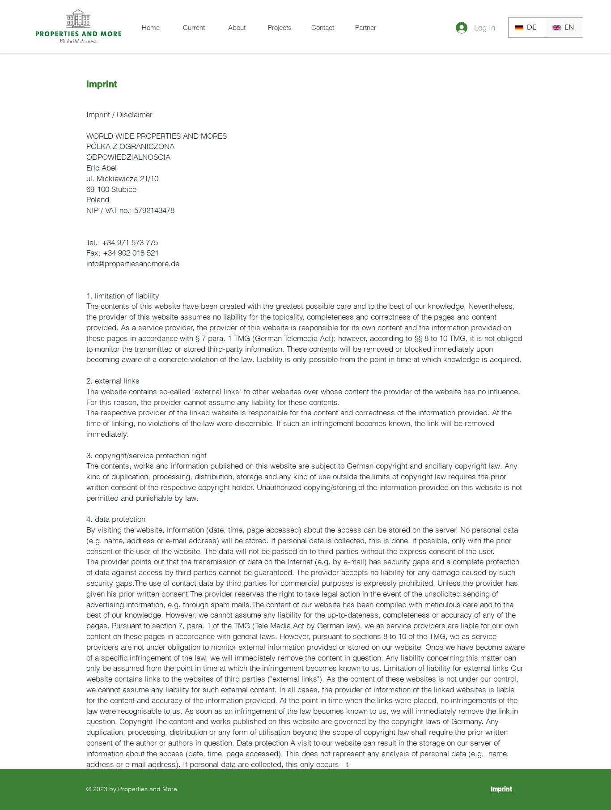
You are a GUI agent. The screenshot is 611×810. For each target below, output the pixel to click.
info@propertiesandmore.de (132, 263)
